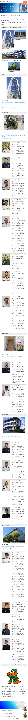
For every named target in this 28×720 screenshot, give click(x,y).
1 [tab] (14, 13)
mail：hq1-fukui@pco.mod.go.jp (8, 716)
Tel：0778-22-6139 (6, 438)
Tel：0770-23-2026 (6, 548)
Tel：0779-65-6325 (6, 358)
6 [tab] (19, 352)
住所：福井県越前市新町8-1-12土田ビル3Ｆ (11, 436)
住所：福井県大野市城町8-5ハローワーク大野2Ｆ (12, 356)
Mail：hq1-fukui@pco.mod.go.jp (9, 107)
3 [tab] (14, 130)
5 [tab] (18, 130)
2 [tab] (12, 130)
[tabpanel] (14, 8)
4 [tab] (16, 130)
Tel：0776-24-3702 (6, 138)
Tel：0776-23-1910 (6, 105)
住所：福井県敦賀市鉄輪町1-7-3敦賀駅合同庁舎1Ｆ (13, 546)
